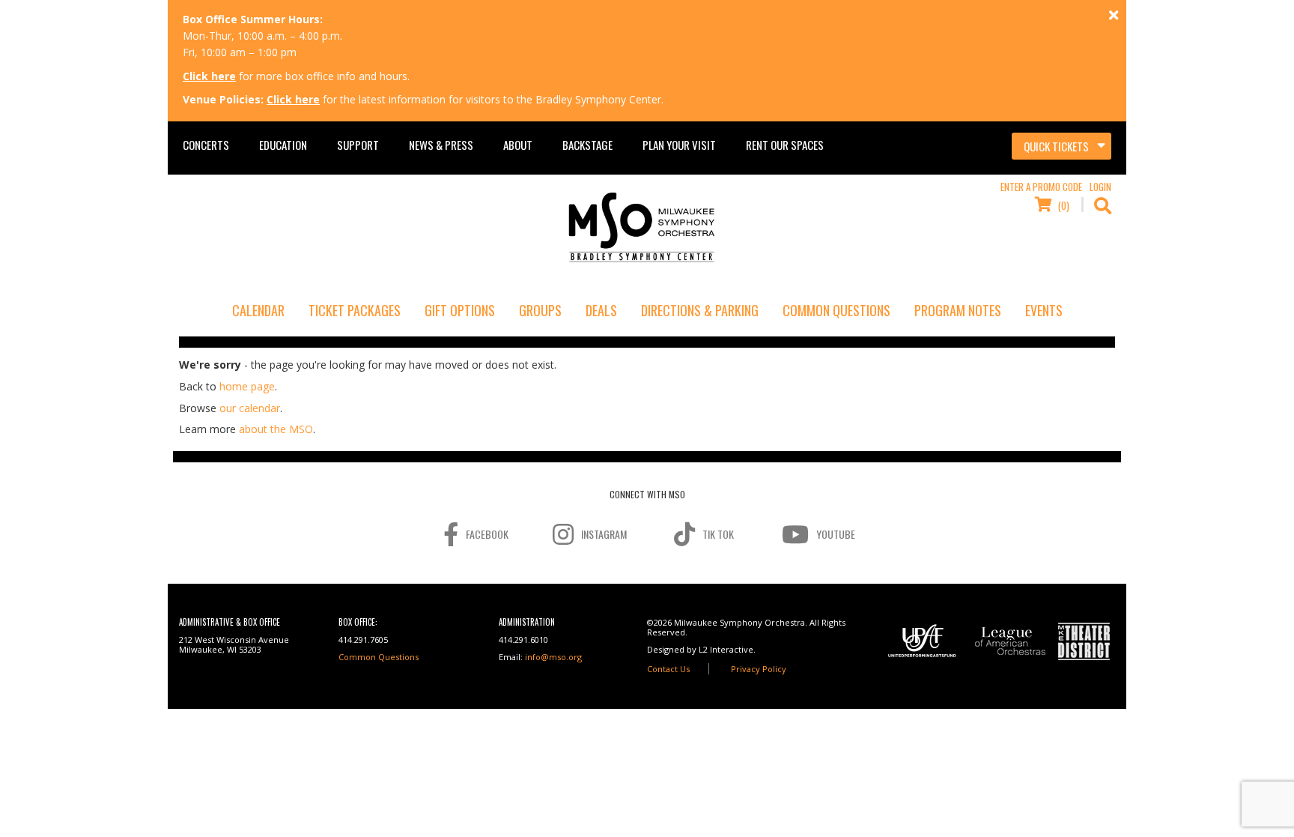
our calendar (249, 408)
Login (1100, 186)
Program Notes (957, 310)
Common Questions (836, 310)
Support (358, 144)
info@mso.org (553, 656)
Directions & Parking (700, 310)
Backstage (587, 144)
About (517, 144)
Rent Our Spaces (785, 144)
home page (247, 386)
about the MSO (276, 429)
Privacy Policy (758, 668)
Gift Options (460, 310)
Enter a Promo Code (1041, 186)
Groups (540, 310)
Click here (209, 76)
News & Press (441, 144)
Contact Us (668, 668)
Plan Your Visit (679, 144)
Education (283, 144)
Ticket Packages (355, 310)
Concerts (206, 144)
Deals (601, 310)
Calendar (258, 310)
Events (1044, 310)
